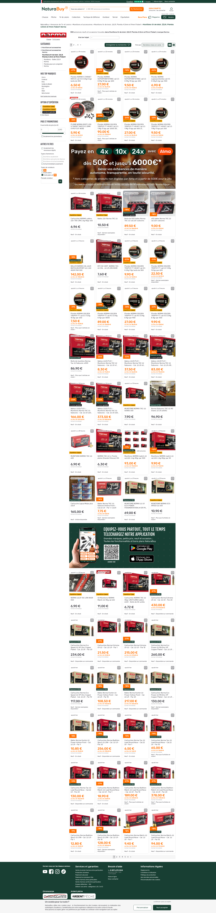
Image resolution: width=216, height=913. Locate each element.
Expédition (48, 106)
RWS (43, 91)
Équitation (125, 17)
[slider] (41, 133)
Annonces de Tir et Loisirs (61, 24)
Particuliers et (49, 175)
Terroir (115, 17)
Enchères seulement (50, 157)
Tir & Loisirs (64, 17)
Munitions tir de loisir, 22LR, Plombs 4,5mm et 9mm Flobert (117, 24)
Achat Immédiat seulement (53, 164)
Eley (43, 82)
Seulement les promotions (52, 136)
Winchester (46, 93)
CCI (43, 88)
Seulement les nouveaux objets (50, 149)
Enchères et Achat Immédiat (53, 161)
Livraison (49, 112)
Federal (44, 79)
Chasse (45, 17)
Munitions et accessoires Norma (51, 51)
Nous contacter (170, 1)
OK (60, 181)
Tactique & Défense (91, 17)
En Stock (45, 115)
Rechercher (137, 9)
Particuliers (47, 173)
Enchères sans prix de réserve (54, 159)
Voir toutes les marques (48, 96)
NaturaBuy (44, 24)
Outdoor (106, 17)
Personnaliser (142, 907)
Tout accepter (162, 907)
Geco (43, 77)
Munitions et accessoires (82, 24)
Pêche (53, 17)
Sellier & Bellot (47, 84)
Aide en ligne (158, 1)
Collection (76, 17)
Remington (45, 86)
